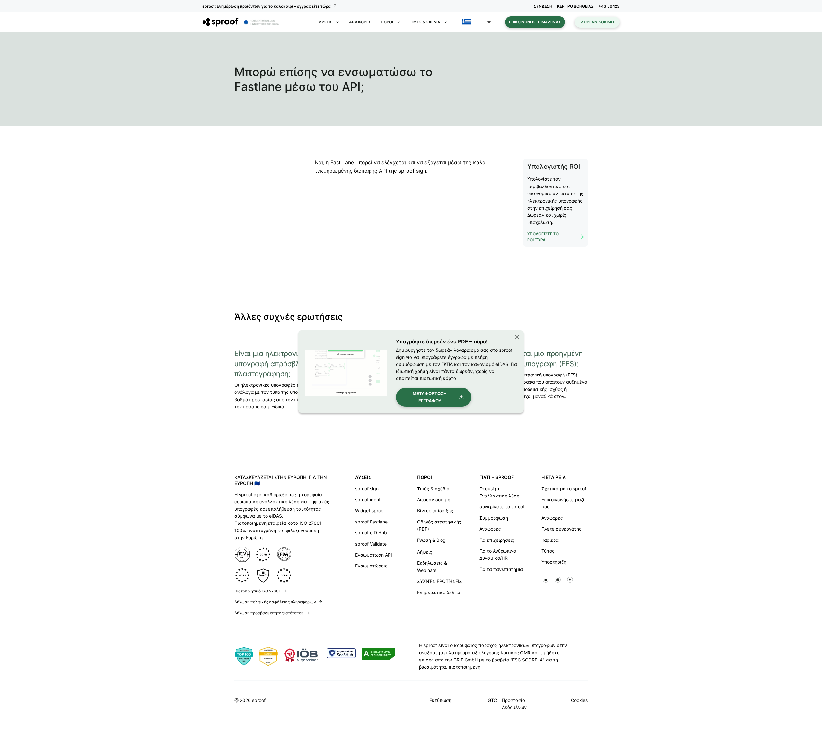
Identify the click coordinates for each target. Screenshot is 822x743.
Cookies (579, 700)
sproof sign (367, 488)
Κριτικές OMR (515, 652)
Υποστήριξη (553, 562)
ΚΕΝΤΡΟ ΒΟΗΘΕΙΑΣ (575, 6)
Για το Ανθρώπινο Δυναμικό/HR (497, 554)
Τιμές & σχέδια (433, 488)
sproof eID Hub (371, 532)
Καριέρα (550, 540)
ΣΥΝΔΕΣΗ (543, 6)
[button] (476, 22)
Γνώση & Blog (431, 540)
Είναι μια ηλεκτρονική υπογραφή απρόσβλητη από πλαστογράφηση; (280, 363)
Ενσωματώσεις (371, 565)
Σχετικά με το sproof (563, 488)
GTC (492, 700)
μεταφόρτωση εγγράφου (430, 397)
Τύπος (548, 551)
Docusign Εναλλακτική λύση (499, 492)
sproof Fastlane (371, 521)
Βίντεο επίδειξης (435, 510)
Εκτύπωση (440, 700)
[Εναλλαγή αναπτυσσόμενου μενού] (337, 22)
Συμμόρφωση (493, 518)
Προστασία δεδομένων (514, 703)
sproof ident (367, 499)
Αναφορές (360, 22)
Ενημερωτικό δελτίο (438, 592)
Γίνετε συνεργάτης (561, 528)
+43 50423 (609, 6)
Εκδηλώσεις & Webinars (432, 566)
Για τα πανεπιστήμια (501, 569)
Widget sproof (370, 510)
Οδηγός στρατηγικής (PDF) (439, 525)
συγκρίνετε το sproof (502, 506)
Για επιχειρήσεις (496, 540)
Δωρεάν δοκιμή (597, 22)
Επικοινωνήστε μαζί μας (535, 22)
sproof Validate (371, 544)
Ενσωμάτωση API (373, 554)
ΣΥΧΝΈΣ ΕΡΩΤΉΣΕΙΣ (439, 581)
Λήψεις (424, 552)
